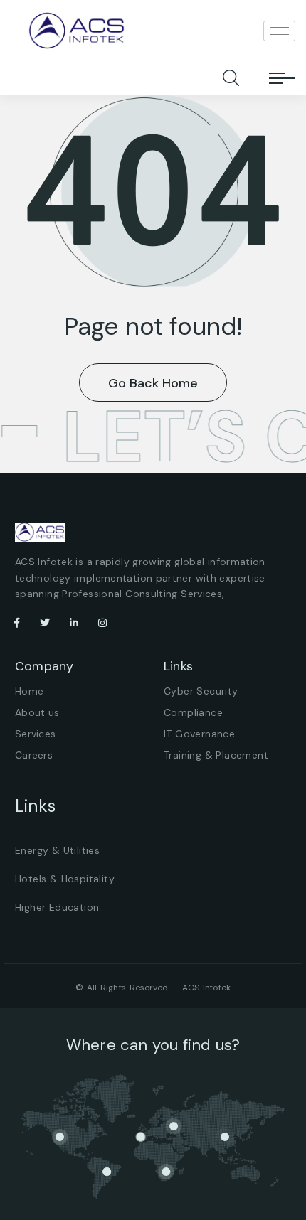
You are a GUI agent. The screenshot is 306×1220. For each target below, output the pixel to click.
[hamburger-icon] (279, 31)
